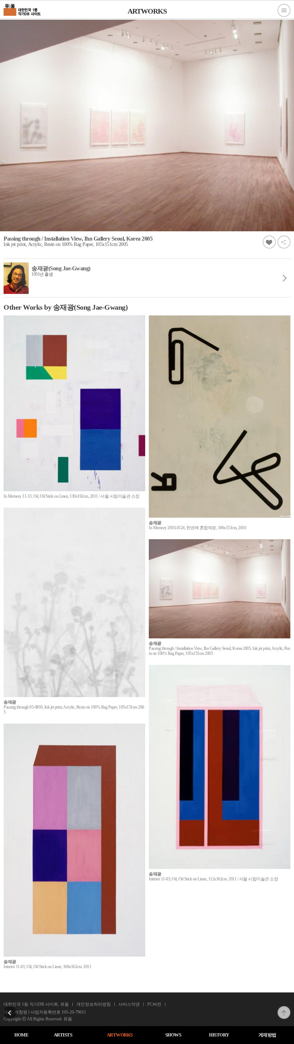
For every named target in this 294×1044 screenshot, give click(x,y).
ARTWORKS (120, 1035)
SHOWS (173, 1035)
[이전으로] (10, 1008)
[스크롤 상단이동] (284, 1008)
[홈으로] (22, 9)
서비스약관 (129, 1004)
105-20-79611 (74, 1012)
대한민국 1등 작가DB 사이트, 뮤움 (36, 1004)
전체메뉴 (284, 10)
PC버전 (154, 1004)
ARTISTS (63, 1035)
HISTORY (219, 1035)
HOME (21, 1035)
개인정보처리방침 (93, 1004)
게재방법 (267, 1035)
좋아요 (269, 242)
